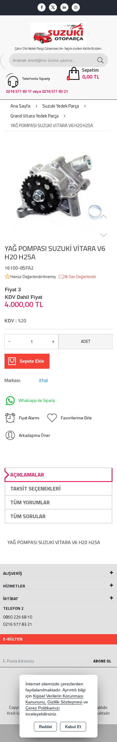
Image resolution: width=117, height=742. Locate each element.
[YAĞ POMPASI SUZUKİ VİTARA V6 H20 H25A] (58, 190)
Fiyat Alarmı (29, 418)
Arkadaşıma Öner (34, 435)
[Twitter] (53, 7)
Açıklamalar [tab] (27, 475)
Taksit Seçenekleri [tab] (35, 488)
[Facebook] (42, 7)
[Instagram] (76, 7)
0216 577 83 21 (17, 624)
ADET (85, 341)
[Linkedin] (64, 7)
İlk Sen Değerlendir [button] (80, 277)
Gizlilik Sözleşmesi (64, 702)
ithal (43, 380)
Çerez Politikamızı (43, 708)
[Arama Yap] (101, 60)
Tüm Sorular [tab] (28, 516)
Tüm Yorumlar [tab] (30, 502)
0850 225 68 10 (17, 617)
